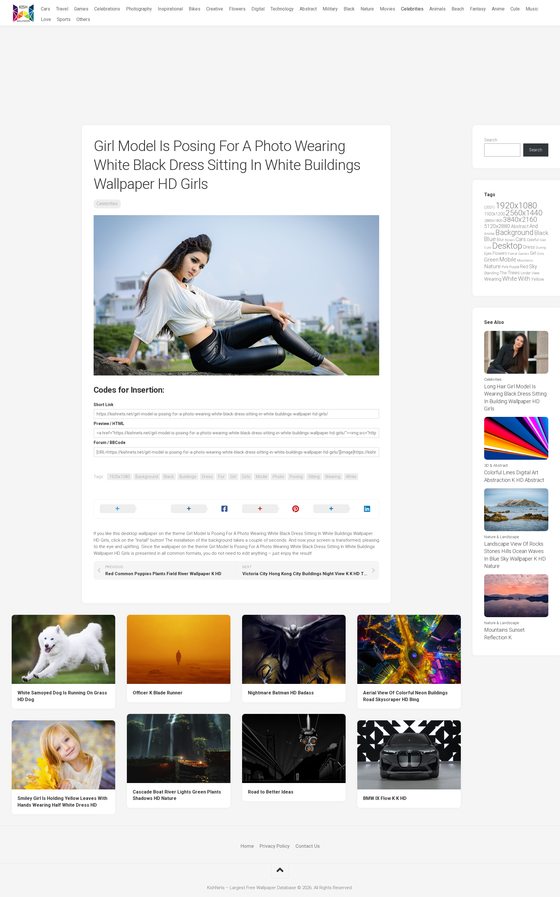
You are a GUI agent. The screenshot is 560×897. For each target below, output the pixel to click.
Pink (505, 267)
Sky (533, 266)
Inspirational (170, 9)
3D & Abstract (496, 465)
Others (83, 19)
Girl (233, 476)
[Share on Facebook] (200, 509)
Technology (282, 9)
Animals (437, 9)
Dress (207, 476)
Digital (258, 9)
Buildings (187, 476)
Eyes (488, 253)
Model (261, 476)
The (503, 273)
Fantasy (478, 9)
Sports (64, 19)
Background (146, 476)
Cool (543, 240)
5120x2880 (497, 226)
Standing (491, 273)
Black (349, 9)
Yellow (537, 279)
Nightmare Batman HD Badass (281, 693)
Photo (278, 476)
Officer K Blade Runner (158, 693)
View (536, 273)
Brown (510, 240)
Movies (387, 9)
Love (46, 19)
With (524, 278)
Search (490, 140)
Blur (500, 239)
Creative (214, 9)
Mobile (507, 259)
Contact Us (307, 846)
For (221, 476)
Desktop (507, 246)
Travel (62, 9)
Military (330, 9)
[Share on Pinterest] (271, 509)
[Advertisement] (280, 69)
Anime (498, 9)
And (533, 226)
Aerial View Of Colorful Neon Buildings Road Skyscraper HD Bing (405, 696)
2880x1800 (493, 220)
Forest (512, 254)
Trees (514, 272)
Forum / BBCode (109, 442)
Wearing (332, 476)
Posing (296, 476)
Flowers (237, 9)
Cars (45, 9)
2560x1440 (524, 212)
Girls (246, 476)
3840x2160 (520, 219)
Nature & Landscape (501, 537)
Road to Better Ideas (270, 792)
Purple (514, 267)
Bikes (194, 9)
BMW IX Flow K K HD (385, 798)
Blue (490, 239)
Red (524, 266)
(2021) (489, 207)
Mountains (525, 260)
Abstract (308, 9)
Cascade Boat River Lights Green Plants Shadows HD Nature (177, 795)
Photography (139, 9)
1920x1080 (119, 476)
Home (247, 846)
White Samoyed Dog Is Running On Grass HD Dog (62, 696)
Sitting (314, 476)
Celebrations (107, 9)
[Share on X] (129, 509)
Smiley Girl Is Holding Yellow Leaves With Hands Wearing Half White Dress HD (62, 802)
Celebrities (412, 9)
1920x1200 (494, 214)
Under (526, 273)
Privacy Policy (275, 846)
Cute (515, 9)
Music (532, 9)
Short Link (103, 404)
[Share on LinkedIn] (343, 509)
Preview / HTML (109, 423)
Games (81, 9)
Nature (367, 9)
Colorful (533, 240)
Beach (458, 9)
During (541, 247)
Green (491, 259)
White (351, 476)
